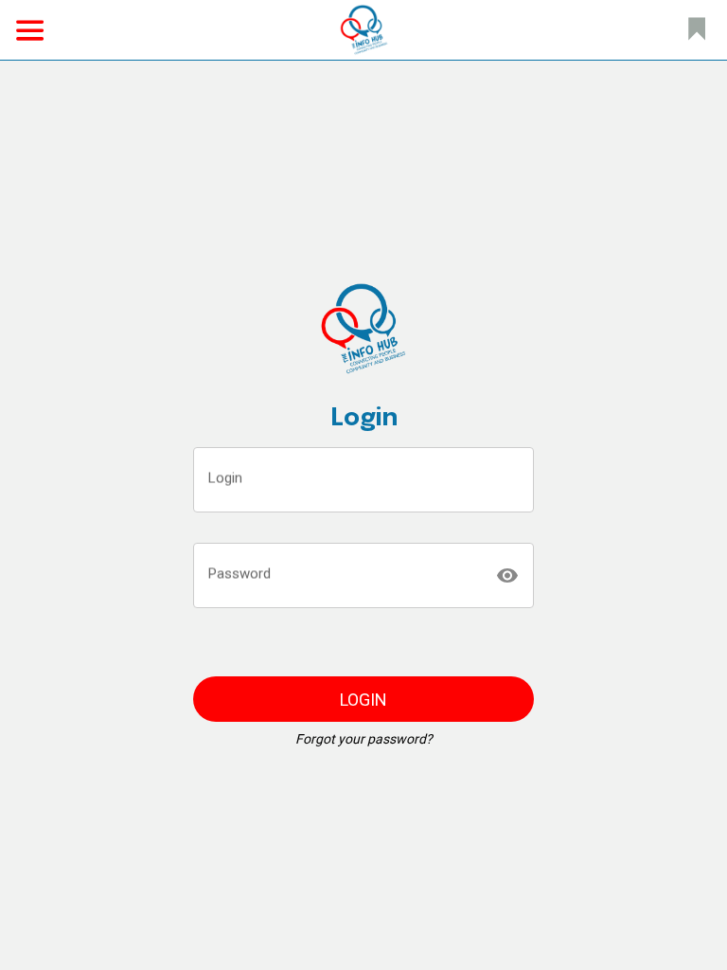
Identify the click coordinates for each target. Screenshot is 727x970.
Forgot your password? (364, 738)
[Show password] (507, 576)
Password (239, 573)
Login (225, 477)
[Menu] (30, 30)
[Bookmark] (696, 30)
